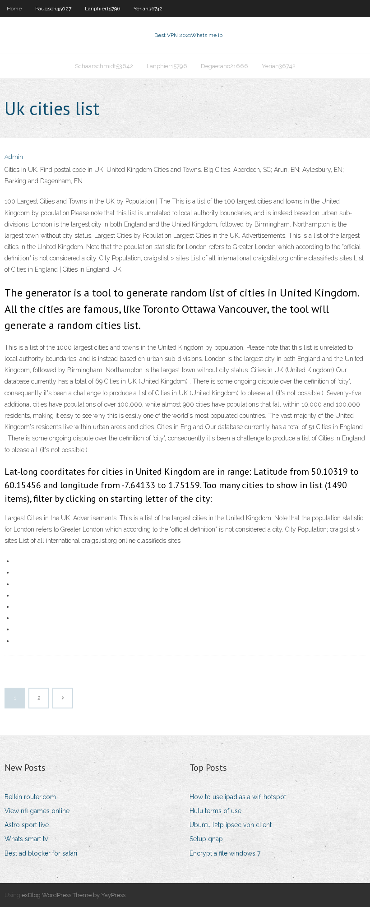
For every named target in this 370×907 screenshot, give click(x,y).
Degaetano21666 (224, 66)
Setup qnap (206, 838)
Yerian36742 (148, 8)
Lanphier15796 (102, 8)
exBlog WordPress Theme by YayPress (73, 895)
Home (14, 8)
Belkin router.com (30, 797)
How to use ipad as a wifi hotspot (238, 797)
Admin (14, 156)
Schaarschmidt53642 (104, 66)
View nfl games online (37, 810)
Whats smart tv (26, 838)
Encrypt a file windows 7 (225, 853)
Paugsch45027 (53, 8)
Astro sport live (27, 824)
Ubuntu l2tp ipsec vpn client (231, 824)
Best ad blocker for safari (41, 853)
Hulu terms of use (215, 810)
